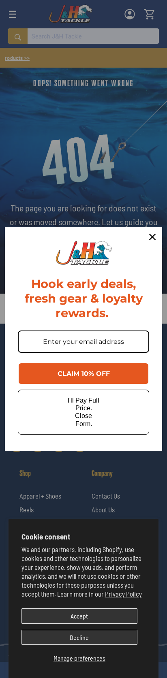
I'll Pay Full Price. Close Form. (83, 412)
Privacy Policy (123, 594)
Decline (79, 637)
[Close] (152, 237)
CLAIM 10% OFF (84, 373)
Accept (79, 616)
